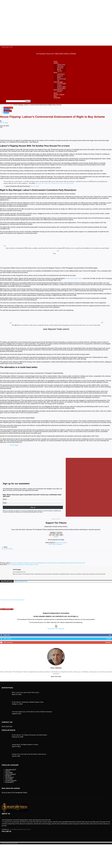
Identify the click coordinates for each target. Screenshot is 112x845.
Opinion (59, 91)
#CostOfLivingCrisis (47, 183)
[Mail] (16, 577)
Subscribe (108, 642)
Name (5, 499)
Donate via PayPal (61, 542)
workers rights (61, 86)
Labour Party (61, 64)
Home (55, 61)
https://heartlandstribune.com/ (19, 571)
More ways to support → (56, 544)
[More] (73, 133)
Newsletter (57, 97)
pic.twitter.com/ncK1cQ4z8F (66, 183)
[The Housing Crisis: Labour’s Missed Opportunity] (9, 597)
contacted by (74, 278)
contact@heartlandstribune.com (19, 829)
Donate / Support (59, 94)
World (59, 77)
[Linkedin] (41, 133)
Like (110, 635)
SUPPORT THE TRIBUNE (56, 628)
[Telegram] (66, 133)
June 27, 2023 (34, 186)
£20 (61, 535)
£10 (57, 535)
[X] (22, 133)
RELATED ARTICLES (7, 581)
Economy (60, 75)
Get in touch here (7, 726)
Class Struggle (58, 82)
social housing (8, 548)
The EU (59, 71)
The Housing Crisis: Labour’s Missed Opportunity (12, 599)
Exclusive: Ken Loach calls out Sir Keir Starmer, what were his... (29, 754)
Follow (109, 638)
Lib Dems (60, 68)
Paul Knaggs (4, 122)
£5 (53, 535)
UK (58, 80)
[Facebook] (16, 133)
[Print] (60, 133)
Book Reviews (58, 90)
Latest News (61, 74)
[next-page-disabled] (4, 603)
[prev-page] (1, 603)
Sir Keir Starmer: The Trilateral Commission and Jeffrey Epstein (29, 735)
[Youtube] (19, 577)
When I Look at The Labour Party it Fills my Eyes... (26, 692)
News (55, 72)
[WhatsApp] (35, 133)
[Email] (54, 133)
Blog (55, 96)
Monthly (52, 533)
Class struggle (61, 83)
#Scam (55, 183)
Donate (56, 536)
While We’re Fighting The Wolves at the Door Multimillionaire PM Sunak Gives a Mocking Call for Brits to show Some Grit (47, 563)
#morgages (39, 183)
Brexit (59, 69)
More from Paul (56, 676)
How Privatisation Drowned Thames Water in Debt (22, 564)
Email (4, 503)
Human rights (61, 88)
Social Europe (61, 79)
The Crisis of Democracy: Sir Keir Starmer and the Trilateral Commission (32, 711)
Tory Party (60, 66)
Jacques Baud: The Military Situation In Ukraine (25, 744)
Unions (59, 85)
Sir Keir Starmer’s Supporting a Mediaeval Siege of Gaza (27, 702)
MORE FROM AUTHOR (21, 581)
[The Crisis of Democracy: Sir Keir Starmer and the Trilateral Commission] (6, 692)
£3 (50, 535)
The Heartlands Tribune (20, 792)
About (55, 93)
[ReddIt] (47, 133)
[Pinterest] (28, 133)
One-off (59, 533)
